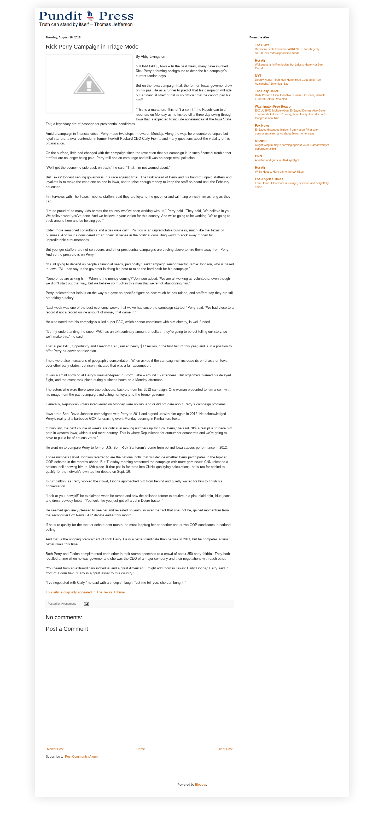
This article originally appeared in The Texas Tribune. (86, 592)
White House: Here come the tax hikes (279, 171)
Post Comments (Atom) (81, 756)
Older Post (225, 749)
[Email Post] (86, 603)
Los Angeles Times (269, 179)
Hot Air (260, 60)
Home (140, 749)
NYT (258, 76)
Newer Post (55, 749)
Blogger (200, 784)
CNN (258, 156)
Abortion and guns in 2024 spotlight (277, 160)
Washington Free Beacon (273, 106)
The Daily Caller (266, 91)
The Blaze (262, 45)
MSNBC (261, 141)
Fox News (262, 125)
